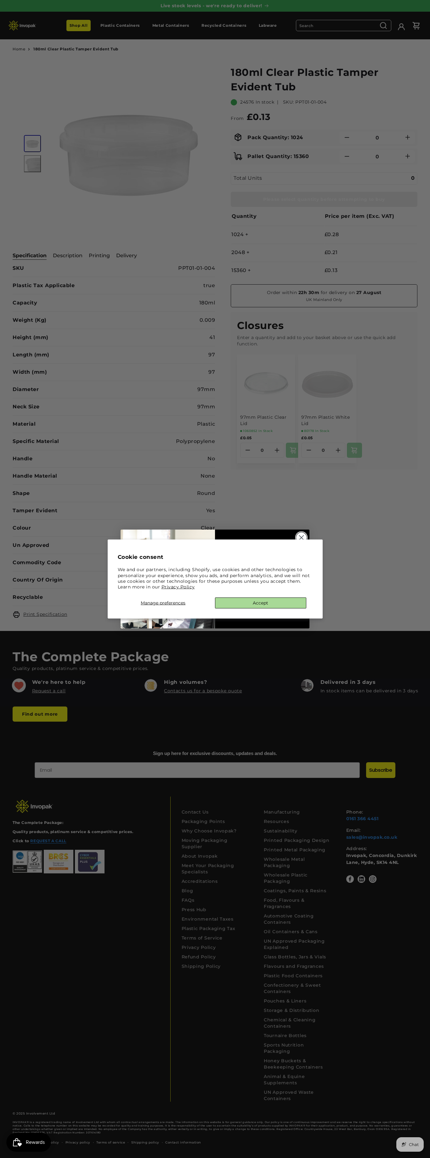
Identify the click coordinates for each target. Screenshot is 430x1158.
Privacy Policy (178, 586)
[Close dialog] (301, 537)
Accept (260, 603)
